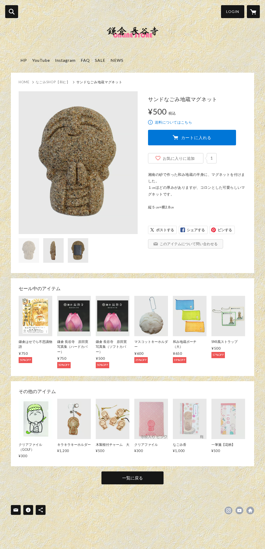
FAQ (85, 60)
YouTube (41, 60)
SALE (100, 60)
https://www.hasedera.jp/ (250, 510)
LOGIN (232, 11)
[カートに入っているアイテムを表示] (253, 11)
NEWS (117, 60)
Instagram (65, 60)
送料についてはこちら (173, 122)
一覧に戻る (132, 477)
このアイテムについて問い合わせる (189, 244)
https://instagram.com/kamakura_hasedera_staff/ (228, 510)
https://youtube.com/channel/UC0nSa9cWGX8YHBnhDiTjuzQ (239, 510)
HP (23, 60)
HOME (24, 82)
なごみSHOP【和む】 (53, 82)
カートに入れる (196, 137)
